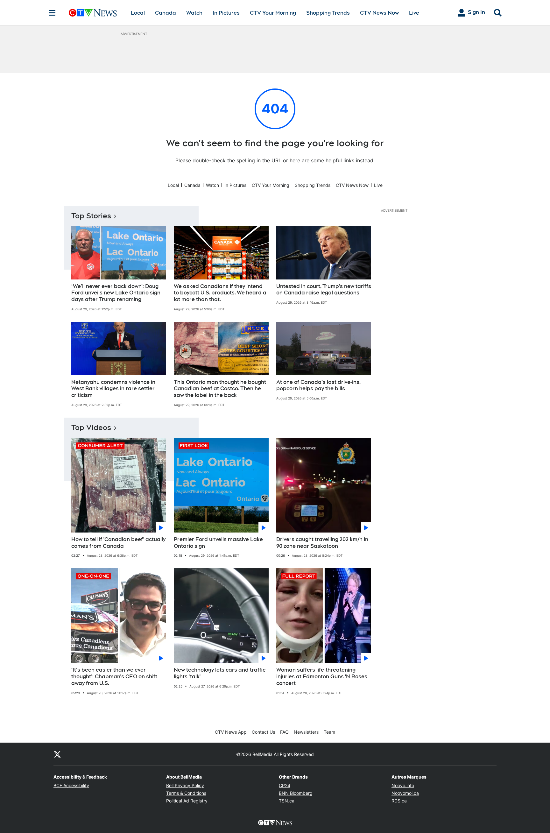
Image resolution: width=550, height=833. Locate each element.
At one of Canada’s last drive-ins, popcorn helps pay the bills (318, 385)
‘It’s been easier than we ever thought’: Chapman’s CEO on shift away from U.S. (114, 676)
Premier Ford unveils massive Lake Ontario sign (218, 542)
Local (138, 13)
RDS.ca (399, 800)
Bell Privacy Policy (185, 785)
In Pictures (226, 13)
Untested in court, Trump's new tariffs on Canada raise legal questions (323, 289)
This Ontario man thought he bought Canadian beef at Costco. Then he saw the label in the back (220, 389)
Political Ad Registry (187, 800)
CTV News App (231, 732)
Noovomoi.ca (405, 793)
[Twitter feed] (57, 754)
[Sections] (52, 12)
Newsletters (306, 732)
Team (329, 732)
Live (414, 13)
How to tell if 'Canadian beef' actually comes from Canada (118, 542)
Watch (194, 13)
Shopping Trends (328, 13)
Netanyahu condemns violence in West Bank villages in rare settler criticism (113, 389)
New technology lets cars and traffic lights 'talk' (219, 673)
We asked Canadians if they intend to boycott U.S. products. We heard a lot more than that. (220, 293)
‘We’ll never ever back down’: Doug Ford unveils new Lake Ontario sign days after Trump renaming (115, 293)
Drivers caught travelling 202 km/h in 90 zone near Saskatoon (322, 542)
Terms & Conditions (186, 793)
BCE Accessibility (71, 785)
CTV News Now (379, 13)
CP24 (284, 785)
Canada (165, 13)
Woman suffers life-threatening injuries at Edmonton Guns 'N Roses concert (321, 676)
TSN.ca (286, 800)
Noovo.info (402, 785)
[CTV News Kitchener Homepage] (93, 13)
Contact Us (263, 732)
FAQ (284, 732)
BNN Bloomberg (296, 793)
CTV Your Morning (273, 13)
